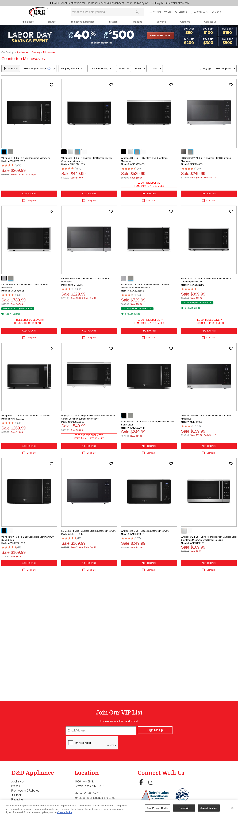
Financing (137, 21)
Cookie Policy (64, 812)
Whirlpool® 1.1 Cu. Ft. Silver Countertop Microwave (25, 415)
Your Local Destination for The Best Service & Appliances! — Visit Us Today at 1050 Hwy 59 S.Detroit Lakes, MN (120, 3)
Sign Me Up (155, 730)
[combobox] (39, 68)
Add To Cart (29, 193)
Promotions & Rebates (82, 21)
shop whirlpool (160, 35)
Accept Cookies (208, 808)
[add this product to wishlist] (51, 85)
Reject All (184, 808)
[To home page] (38, 12)
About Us (185, 21)
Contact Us (210, 21)
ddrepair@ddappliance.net (98, 797)
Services (161, 21)
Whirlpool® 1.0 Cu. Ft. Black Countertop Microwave (25, 158)
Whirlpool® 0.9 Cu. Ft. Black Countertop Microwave (145, 531)
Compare (31, 200)
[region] (119, 808)
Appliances (28, 21)
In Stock (113, 21)
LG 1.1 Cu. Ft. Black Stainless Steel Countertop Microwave (89, 531)
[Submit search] (137, 12)
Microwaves (49, 52)
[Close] (232, 808)
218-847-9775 (92, 793)
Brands (52, 21)
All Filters (12, 68)
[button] (150, 12)
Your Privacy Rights (157, 808)
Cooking (36, 52)
